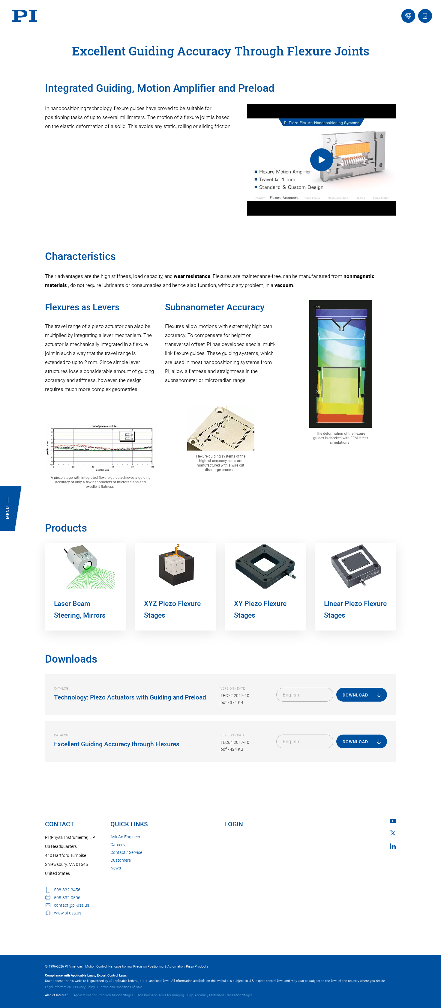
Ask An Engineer (125, 836)
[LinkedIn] (393, 846)
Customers (120, 860)
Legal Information (58, 987)
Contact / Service (126, 852)
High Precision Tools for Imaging (160, 995)
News (115, 868)
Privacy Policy (85, 987)
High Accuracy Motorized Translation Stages (220, 995)
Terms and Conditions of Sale (120, 987)
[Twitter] (393, 833)
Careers (117, 844)
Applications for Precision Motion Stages (104, 995)
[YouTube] (393, 821)
